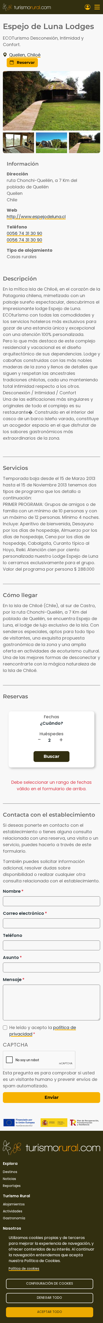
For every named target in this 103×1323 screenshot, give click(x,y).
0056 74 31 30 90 (24, 233)
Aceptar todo (49, 1312)
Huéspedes (51, 734)
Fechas (51, 717)
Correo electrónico (23, 913)
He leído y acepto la (42, 1030)
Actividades (12, 1211)
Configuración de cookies (49, 1283)
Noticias (9, 1178)
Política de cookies (24, 1268)
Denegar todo (49, 1297)
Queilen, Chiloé (24, 55)
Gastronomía (14, 1218)
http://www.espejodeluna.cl (36, 217)
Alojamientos (14, 1204)
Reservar (25, 62)
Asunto (11, 957)
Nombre (12, 891)
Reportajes (12, 1185)
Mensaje (12, 979)
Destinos (10, 1171)
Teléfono (12, 935)
